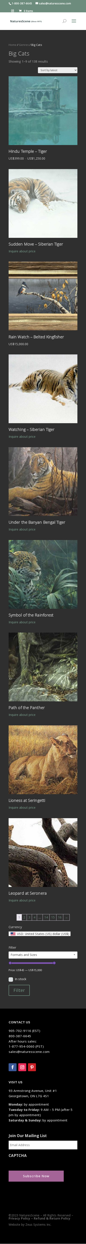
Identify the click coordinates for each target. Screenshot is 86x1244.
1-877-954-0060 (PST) (26, 1046)
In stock (20, 979)
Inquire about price (22, 251)
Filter (19, 990)
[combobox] (40, 933)
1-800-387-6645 (22, 3)
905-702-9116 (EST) (24, 1030)
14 (46, 917)
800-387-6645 (20, 1036)
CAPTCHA (18, 1155)
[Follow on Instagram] (22, 1067)
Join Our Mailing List (28, 1135)
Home (13, 45)
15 (53, 917)
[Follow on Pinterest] (32, 1067)
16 (60, 917)
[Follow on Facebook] (13, 1067)
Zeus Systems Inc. (38, 1224)
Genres (24, 45)
